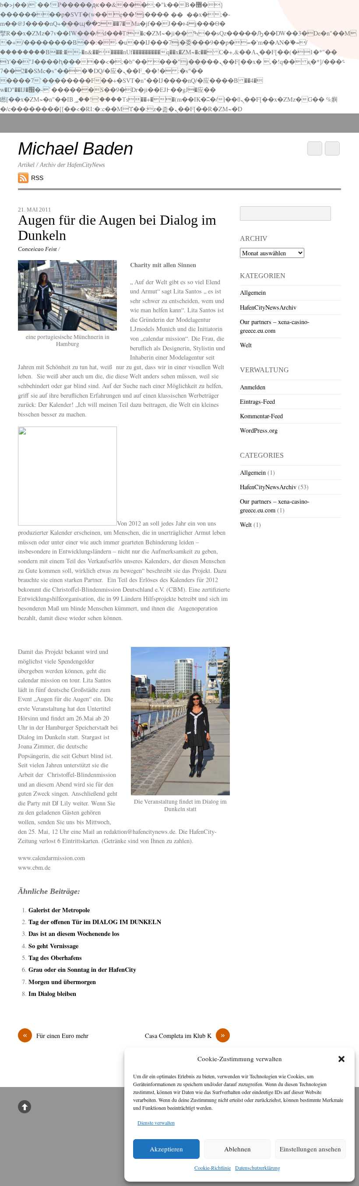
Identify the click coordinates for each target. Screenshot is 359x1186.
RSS (37, 177)
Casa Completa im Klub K (185, 1035)
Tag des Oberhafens (55, 957)
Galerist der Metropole (59, 909)
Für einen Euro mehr (55, 1035)
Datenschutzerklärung (257, 1167)
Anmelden (252, 387)
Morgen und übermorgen (62, 981)
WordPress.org (259, 430)
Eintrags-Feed (257, 401)
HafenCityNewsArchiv (268, 307)
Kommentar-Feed (261, 416)
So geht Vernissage (53, 945)
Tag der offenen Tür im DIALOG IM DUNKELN (94, 921)
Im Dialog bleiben (52, 993)
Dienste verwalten (156, 1122)
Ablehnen (237, 1148)
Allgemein (253, 292)
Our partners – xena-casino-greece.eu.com (275, 326)
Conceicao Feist (37, 249)
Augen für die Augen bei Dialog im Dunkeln (117, 227)
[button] (341, 1059)
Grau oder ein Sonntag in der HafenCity (82, 969)
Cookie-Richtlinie (212, 1167)
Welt (246, 345)
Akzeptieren (166, 1148)
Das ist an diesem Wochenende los (74, 933)
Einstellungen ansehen (310, 1148)
